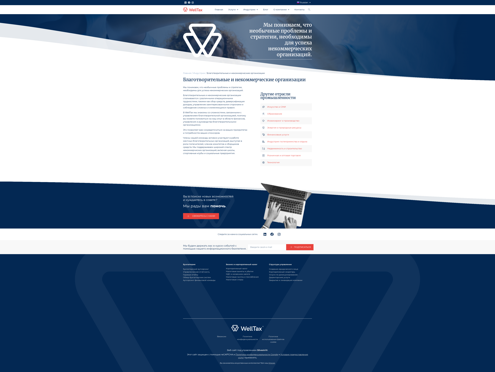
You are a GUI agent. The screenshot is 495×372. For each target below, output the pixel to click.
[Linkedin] (185, 2)
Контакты (299, 9)
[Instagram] (193, 2)
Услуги (232, 9)
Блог (265, 9)
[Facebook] (189, 2)
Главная (219, 9)
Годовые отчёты (190, 275)
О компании (280, 9)
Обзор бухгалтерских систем (197, 277)
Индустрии (249, 9)
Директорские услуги (279, 277)
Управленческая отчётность (196, 272)
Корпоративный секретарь (282, 272)
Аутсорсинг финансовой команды (199, 280)
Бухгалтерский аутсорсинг (196, 269)
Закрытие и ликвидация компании (285, 280)
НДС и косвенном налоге (238, 274)
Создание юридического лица (283, 269)
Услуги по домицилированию (283, 275)
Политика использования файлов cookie (273, 339)
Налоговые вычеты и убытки (239, 271)
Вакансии (221, 336)
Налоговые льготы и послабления (242, 277)
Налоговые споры (234, 279)
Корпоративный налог (237, 268)
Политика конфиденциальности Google (257, 354)
